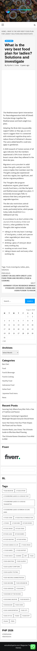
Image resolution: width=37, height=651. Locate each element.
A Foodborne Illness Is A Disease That (16, 496)
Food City (24, 610)
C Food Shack (8, 556)
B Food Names (19, 534)
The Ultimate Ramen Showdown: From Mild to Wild (18, 437)
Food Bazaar (7, 605)
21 (23, 329)
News (4, 397)
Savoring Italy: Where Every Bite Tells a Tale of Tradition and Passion (18, 410)
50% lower (18, 154)
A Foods (6, 523)
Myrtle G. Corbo (13, 65)
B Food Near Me (8, 539)
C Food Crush (25, 545)
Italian (5, 621)
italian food (6, 389)
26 (14, 333)
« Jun (4, 341)
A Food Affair (20, 491)
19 (14, 329)
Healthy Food (7, 381)
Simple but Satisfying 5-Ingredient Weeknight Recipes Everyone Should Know (18, 417)
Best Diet (9, 41)
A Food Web (16, 523)
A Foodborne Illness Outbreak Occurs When (16, 511)
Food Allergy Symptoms (11, 567)
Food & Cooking (8, 377)
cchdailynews (6, 634)
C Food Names (8, 550)
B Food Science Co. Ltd (10, 545)
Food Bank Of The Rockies (12, 594)
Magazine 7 (25, 645)
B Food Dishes (27, 523)
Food (8, 267)
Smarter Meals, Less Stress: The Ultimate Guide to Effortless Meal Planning (17, 430)
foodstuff (26, 616)
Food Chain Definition (10, 610)
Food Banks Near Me (10, 599)
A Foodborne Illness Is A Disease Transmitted (14, 503)
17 (4, 329)
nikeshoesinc (6, 636)
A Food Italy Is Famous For (24, 518)
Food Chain (19, 605)
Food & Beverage (8, 372)
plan (27, 267)
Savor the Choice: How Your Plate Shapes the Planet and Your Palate (17, 424)
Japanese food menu (10, 393)
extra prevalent (18, 164)
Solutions (5, 270)
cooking (18, 556)
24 (4, 333)
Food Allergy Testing (10, 572)
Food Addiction (8, 561)
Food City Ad (7, 616)
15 (28, 325)
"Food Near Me (8, 491)
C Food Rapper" (21, 550)
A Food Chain (7, 518)
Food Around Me (21, 583)
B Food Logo (7, 534)
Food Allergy (21, 561)
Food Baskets (24, 599)
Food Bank (20, 588)
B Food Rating (21, 539)
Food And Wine (8, 583)
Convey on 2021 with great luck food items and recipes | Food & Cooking (17, 277)
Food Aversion (8, 588)
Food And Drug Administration (13, 577)
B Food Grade (8, 528)
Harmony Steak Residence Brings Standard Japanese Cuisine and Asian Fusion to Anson (19, 286)
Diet (25, 556)
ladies (23, 267)
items (12, 621)
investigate (15, 267)
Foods (17, 616)
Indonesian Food (8, 385)
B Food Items (20, 528)
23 (32, 329)
